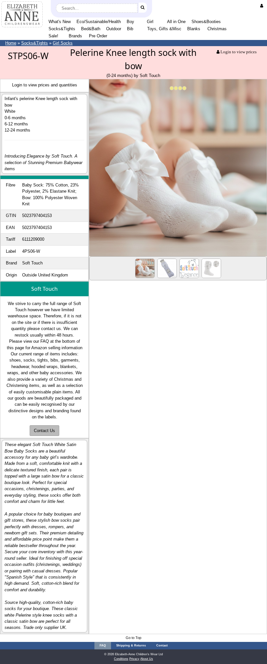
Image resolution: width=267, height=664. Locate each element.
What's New (60, 21)
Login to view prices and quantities (44, 85)
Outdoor (113, 28)
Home (10, 43)
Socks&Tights (62, 28)
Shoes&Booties (206, 21)
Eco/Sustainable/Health (99, 21)
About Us (146, 658)
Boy (130, 21)
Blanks (193, 28)
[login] (263, 5)
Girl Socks (63, 43)
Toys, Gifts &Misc (164, 28)
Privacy (134, 658)
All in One (176, 21)
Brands (75, 35)
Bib (130, 28)
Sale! (53, 35)
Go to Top (133, 638)
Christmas (217, 28)
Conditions (121, 658)
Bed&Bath (90, 28)
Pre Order (98, 35)
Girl (150, 21)
